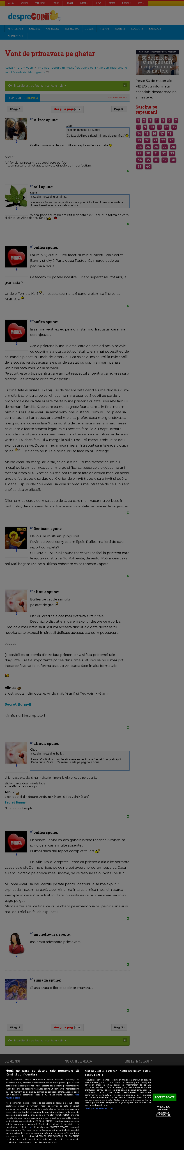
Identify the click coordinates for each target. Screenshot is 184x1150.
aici (30, 1127)
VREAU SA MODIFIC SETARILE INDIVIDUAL (163, 1111)
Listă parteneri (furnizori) (99, 1108)
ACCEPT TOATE (164, 1097)
